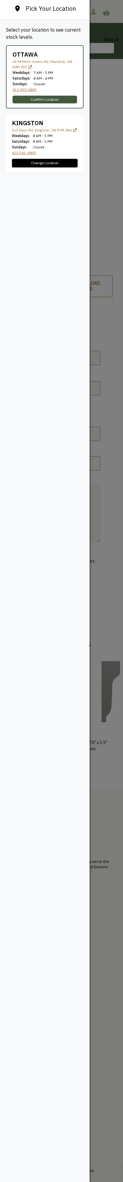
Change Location (45, 163)
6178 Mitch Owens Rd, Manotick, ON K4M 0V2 (42, 64)
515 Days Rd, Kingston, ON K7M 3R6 (42, 130)
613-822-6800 (24, 89)
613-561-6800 (24, 152)
